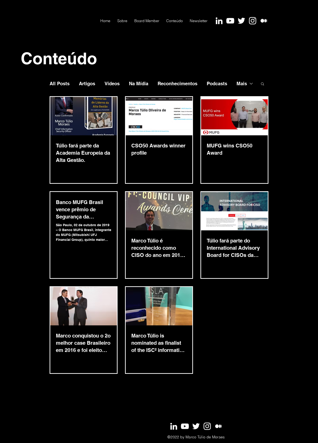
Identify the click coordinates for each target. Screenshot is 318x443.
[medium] (218, 426)
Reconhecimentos (177, 83)
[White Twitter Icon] (241, 21)
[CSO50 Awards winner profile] (159, 116)
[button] (262, 84)
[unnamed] (264, 21)
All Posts (60, 83)
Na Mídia (138, 83)
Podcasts (217, 83)
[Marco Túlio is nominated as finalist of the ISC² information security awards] (159, 306)
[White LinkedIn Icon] (219, 21)
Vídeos (112, 83)
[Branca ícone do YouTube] (230, 21)
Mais (242, 83)
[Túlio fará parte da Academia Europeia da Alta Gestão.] (83, 116)
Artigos (87, 83)
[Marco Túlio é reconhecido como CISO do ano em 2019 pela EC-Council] (159, 211)
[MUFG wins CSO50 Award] (234, 116)
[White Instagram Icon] (252, 21)
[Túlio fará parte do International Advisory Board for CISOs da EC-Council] (234, 211)
